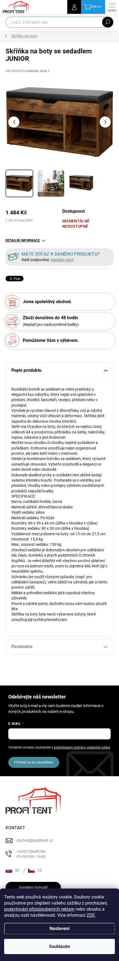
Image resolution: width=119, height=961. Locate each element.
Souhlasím (59, 946)
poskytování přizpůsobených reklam (39, 909)
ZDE (91, 915)
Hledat (108, 22)
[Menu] (112, 7)
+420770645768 (31, 854)
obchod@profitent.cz (35, 840)
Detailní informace (23, 240)
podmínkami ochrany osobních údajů (82, 747)
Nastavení (59, 928)
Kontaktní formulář (33, 887)
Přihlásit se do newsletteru (33, 762)
